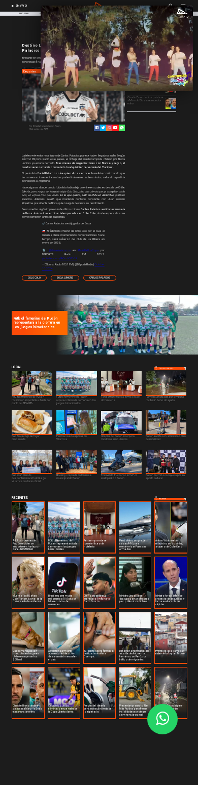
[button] (34, 277)
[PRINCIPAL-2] (125, 354)
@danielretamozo (60, 250)
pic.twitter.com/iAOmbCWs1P (59, 258)
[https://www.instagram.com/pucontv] (109, 128)
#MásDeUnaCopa (88, 250)
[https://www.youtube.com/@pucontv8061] (115, 128)
